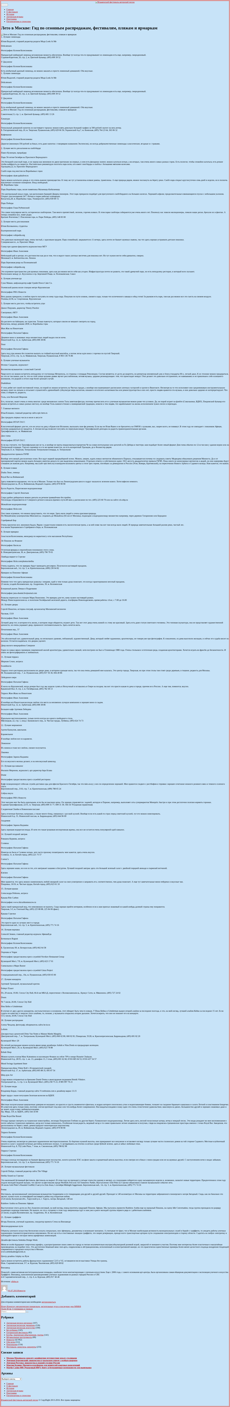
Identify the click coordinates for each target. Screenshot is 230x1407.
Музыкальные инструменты (19, 1337)
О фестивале (12, 12)
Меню (4, 5)
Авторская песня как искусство (20, 1328)
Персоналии (12, 1344)
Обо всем (10, 1342)
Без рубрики (12, 1330)
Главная (10, 9)
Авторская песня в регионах (19, 1323)
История (10, 14)
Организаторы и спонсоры (18, 21)
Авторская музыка (14, 17)
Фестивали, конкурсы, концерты (21, 1347)
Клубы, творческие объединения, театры (25, 1335)
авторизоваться (49, 1302)
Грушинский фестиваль (17, 1332)
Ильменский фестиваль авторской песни (19, 1400)
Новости (21, 1291)
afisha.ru (14, 1281)
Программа (11, 19)
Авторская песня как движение (20, 1325)
